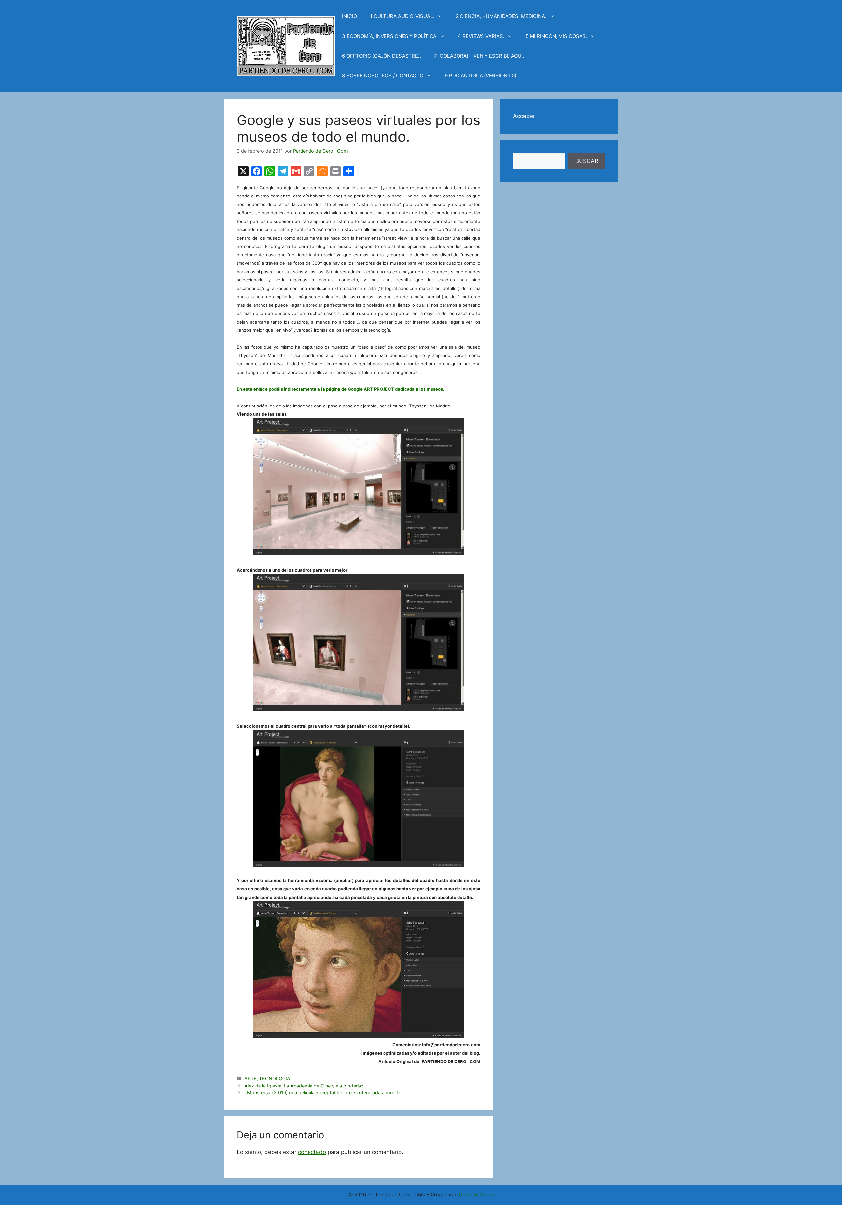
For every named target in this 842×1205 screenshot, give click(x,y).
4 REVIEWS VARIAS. (481, 36)
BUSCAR (586, 161)
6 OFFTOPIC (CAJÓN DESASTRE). (381, 56)
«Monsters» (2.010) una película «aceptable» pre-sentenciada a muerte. (323, 1092)
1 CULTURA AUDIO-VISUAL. (402, 16)
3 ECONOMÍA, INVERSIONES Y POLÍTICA (389, 36)
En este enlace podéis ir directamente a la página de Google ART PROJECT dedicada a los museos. (340, 389)
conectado (312, 1152)
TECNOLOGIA (274, 1078)
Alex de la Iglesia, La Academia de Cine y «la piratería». (304, 1085)
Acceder (524, 116)
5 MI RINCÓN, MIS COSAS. (556, 36)
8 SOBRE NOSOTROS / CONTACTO (382, 75)
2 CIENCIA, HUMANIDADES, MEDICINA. (501, 16)
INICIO (349, 16)
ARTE (250, 1078)
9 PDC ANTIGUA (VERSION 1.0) (480, 75)
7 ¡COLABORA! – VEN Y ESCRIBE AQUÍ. (479, 56)
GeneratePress (476, 1195)
